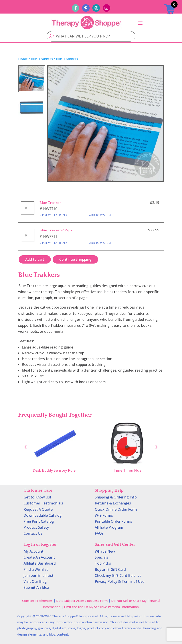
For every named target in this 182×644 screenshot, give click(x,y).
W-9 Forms (104, 515)
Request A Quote (38, 509)
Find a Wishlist (36, 569)
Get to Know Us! (37, 497)
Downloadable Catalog (43, 515)
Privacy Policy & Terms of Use (119, 581)
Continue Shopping (75, 259)
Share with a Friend (53, 215)
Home (23, 59)
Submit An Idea (36, 587)
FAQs (99, 533)
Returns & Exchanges (113, 503)
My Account (34, 551)
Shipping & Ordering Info (116, 497)
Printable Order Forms (113, 521)
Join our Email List (38, 575)
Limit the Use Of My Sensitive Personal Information (101, 607)
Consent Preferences (37, 601)
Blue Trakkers (42, 59)
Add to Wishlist (100, 215)
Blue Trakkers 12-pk (56, 230)
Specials (101, 557)
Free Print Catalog (39, 521)
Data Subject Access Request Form (82, 601)
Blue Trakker (50, 203)
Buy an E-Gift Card (110, 569)
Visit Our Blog (35, 581)
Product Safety (36, 527)
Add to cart (34, 259)
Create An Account (39, 557)
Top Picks (103, 563)
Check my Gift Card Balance (118, 575)
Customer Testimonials (43, 503)
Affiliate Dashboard (40, 563)
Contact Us (33, 533)
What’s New (105, 551)
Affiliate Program (109, 527)
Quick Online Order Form (116, 509)
